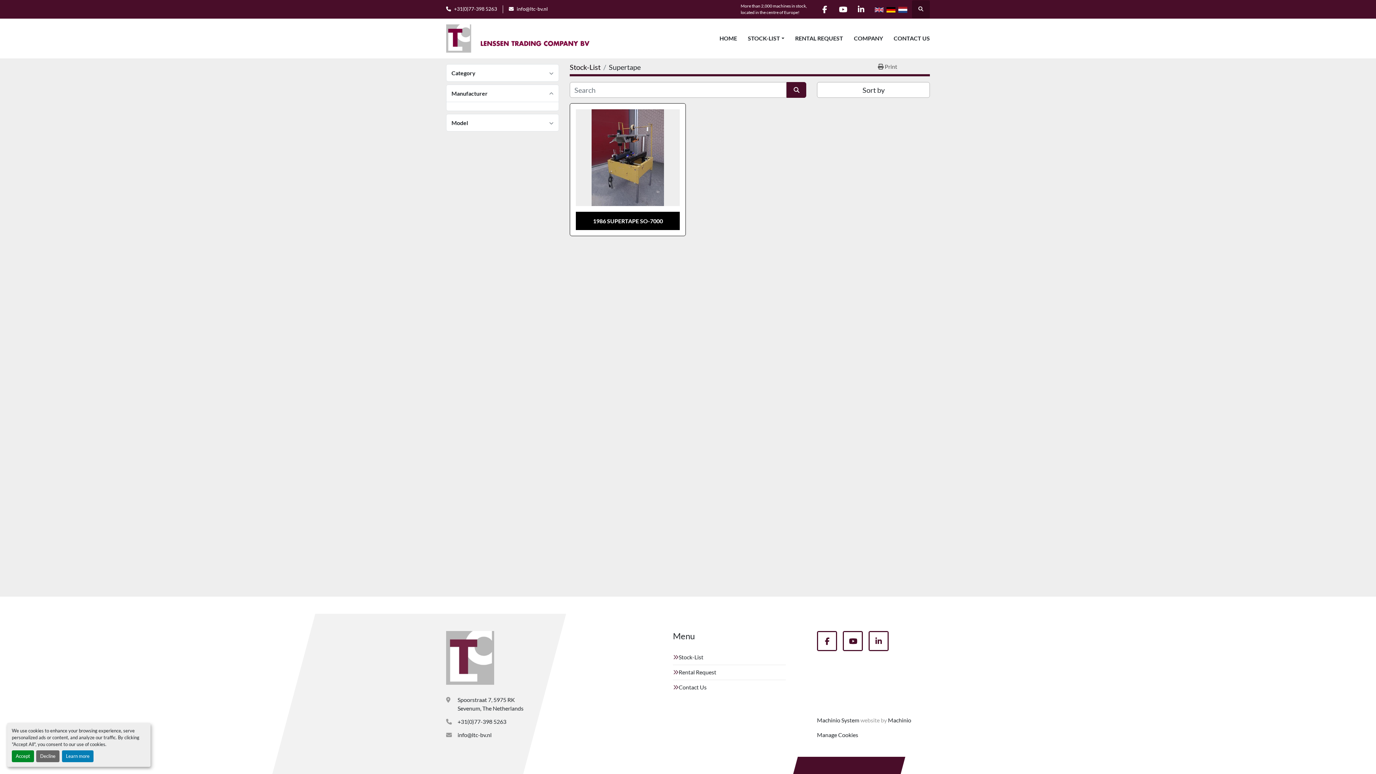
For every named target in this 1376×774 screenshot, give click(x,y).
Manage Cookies (837, 734)
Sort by (874, 90)
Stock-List (764, 38)
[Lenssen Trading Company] (470, 658)
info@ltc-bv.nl (532, 9)
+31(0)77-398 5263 (475, 9)
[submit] (796, 90)
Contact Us (912, 38)
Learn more (78, 756)
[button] (766, 38)
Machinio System (838, 720)
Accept (23, 756)
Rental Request (819, 38)
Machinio (899, 720)
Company (868, 38)
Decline (48, 756)
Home (728, 38)
